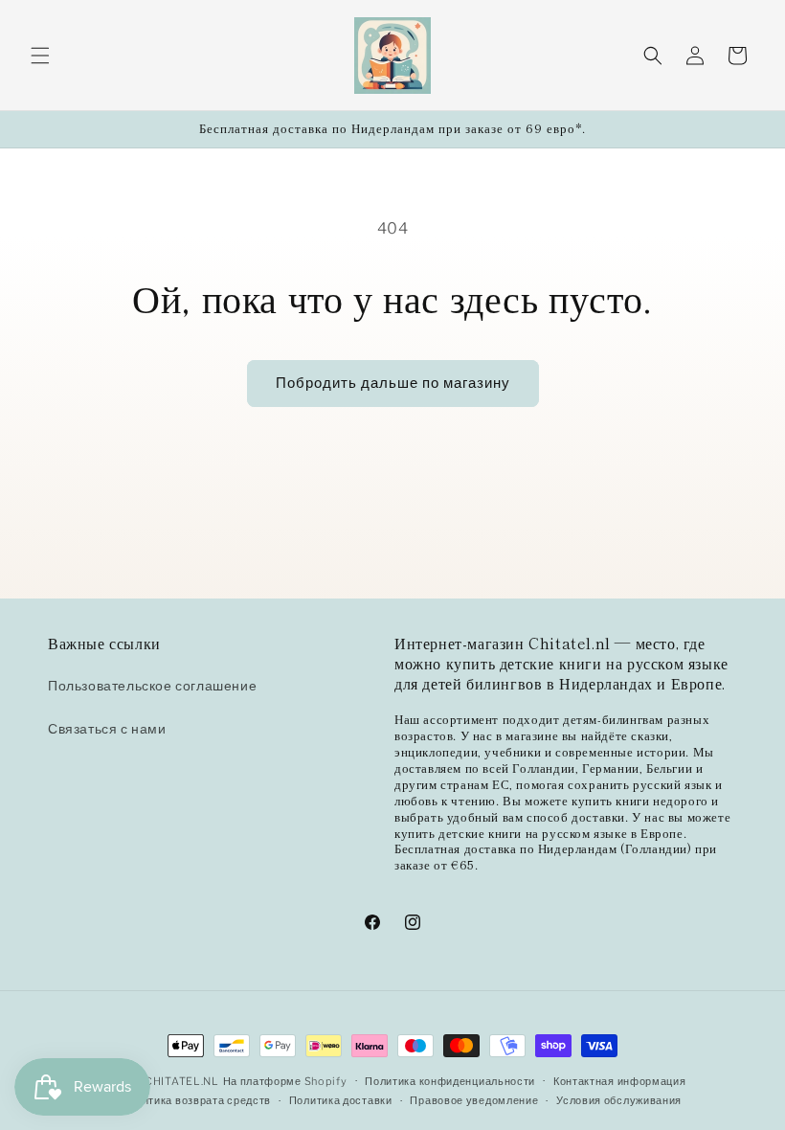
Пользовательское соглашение (152, 685)
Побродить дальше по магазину (393, 383)
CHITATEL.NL (182, 1081)
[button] (40, 55)
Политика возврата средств (197, 1100)
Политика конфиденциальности (450, 1081)
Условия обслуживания (619, 1100)
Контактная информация (619, 1081)
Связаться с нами (107, 728)
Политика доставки (340, 1100)
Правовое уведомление (474, 1100)
